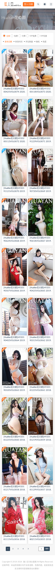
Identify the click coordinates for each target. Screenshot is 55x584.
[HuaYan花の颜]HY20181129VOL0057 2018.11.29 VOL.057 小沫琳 (40, 490)
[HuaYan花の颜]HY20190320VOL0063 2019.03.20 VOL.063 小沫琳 (14, 390)
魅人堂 (26, 562)
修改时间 (18, 42)
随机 (38, 42)
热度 (44, 42)
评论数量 (29, 42)
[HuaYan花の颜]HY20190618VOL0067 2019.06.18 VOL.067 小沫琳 (40, 241)
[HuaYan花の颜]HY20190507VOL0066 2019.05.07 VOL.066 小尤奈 (14, 291)
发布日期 (8, 42)
